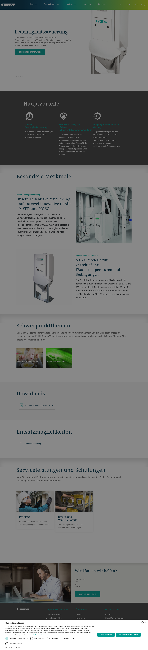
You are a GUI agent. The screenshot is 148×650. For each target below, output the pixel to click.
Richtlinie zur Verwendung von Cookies (45, 635)
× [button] (145, 622)
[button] (49, 647)
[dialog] (74, 635)
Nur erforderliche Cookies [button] (128, 635)
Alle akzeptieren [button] (106, 635)
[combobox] (142, 622)
